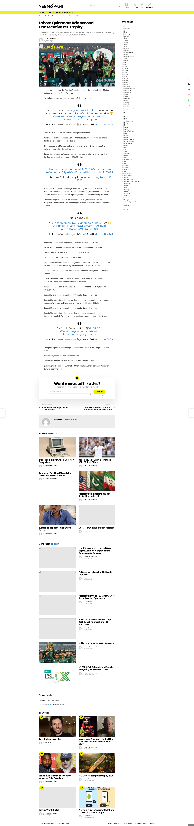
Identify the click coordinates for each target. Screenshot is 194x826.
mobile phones (128, 121)
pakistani (126, 137)
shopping (126, 165)
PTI (124, 149)
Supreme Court (128, 179)
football (125, 68)
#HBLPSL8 (59, 116)
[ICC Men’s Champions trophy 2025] (97, 763)
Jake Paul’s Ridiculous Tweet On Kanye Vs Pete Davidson (55, 777)
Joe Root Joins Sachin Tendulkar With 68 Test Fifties (95, 461)
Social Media (127, 175)
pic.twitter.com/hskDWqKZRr (79, 119)
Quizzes (126, 153)
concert (125, 42)
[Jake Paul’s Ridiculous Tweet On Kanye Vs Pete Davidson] (57, 763)
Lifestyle (126, 105)
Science (126, 161)
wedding (126, 208)
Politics (125, 145)
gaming (125, 76)
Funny (125, 72)
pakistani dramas (128, 139)
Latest (126, 7)
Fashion (125, 60)
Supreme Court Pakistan (131, 181)
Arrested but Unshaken (50, 739)
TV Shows (126, 194)
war (124, 204)
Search (119, 6)
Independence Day (129, 88)
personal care (127, 143)
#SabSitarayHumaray (80, 116)
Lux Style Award (128, 109)
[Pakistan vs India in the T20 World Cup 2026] (57, 581)
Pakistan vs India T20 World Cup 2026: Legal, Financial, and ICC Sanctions (95, 622)
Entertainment (128, 52)
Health (125, 80)
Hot (142, 7)
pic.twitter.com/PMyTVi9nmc (80, 334)
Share (41, 46)
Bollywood (126, 34)
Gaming (125, 74)
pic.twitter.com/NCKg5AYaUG (79, 229)
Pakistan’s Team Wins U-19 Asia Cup (97, 643)
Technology (127, 183)
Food (125, 66)
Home (42, 13)
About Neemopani (141, 823)
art (124, 30)
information (127, 92)
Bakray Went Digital (49, 810)
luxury (125, 111)
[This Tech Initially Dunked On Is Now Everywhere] (57, 447)
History (125, 82)
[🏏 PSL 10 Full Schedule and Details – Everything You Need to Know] (57, 676)
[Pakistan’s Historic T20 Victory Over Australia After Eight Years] (57, 605)
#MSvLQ (101, 116)
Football (126, 70)
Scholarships (127, 159)
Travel (125, 188)
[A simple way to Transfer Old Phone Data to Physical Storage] (97, 797)
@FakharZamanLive (63, 223)
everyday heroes (128, 56)
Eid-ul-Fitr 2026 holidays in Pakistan (96, 527)
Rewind (125, 155)
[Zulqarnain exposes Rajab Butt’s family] (57, 515)
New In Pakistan (128, 131)
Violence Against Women (131, 202)
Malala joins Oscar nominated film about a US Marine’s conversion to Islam (96, 741)
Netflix (125, 129)
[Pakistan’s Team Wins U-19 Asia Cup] (57, 652)
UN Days (126, 200)
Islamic (125, 95)
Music (125, 125)
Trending (149, 7)
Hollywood (126, 86)
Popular (134, 7)
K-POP (125, 97)
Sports (125, 177)
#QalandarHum (101, 169)
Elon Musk (126, 50)
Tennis (125, 185)
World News (127, 210)
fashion (125, 58)
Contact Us (118, 823)
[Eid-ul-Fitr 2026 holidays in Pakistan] (97, 515)
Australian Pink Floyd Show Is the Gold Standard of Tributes (55, 474)
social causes (127, 173)
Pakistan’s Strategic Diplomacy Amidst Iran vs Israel (94, 495)
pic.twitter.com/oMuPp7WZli (95, 172)
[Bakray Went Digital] (57, 797)
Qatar (125, 151)
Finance (125, 64)
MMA (125, 119)
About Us (50, 13)
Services (152, 823)
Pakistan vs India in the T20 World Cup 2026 (95, 573)
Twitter (125, 196)
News (125, 133)
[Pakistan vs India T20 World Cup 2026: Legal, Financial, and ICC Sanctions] (57, 628)
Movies (125, 123)
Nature (125, 127)
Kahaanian (126, 99)
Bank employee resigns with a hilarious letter (61, 356)
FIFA (124, 62)
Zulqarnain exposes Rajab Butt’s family (55, 529)
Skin (124, 171)
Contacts (68, 13)
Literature (126, 107)
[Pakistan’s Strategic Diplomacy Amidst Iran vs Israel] (97, 481)
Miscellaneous (128, 117)
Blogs (58, 13)
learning (126, 103)
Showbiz (126, 169)
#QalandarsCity (56, 172)
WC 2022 (126, 206)
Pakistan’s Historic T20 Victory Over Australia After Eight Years (96, 597)
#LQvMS (72, 172)
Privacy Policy (128, 823)
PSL (124, 147)
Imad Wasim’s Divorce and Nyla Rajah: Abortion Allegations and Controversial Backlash (95, 551)
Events (125, 54)
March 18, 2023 (104, 124)
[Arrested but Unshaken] (57, 726)
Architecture (127, 28)
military (125, 115)
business (126, 36)
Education (126, 48)
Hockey (125, 84)
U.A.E (125, 198)
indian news (127, 90)
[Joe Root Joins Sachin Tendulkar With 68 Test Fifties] (97, 447)
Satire (125, 157)
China (125, 38)
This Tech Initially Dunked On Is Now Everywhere (56, 461)
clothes (125, 40)
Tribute (125, 192)
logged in (50, 704)
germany (126, 78)
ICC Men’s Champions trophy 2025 (96, 775)
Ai (124, 26)
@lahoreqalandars (85, 110)
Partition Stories (128, 141)
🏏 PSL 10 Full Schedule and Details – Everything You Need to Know (97, 668)
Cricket (55, 544)
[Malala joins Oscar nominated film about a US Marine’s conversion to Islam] (97, 726)
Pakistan (126, 135)
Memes (125, 113)
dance (125, 46)
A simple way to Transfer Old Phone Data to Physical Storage (96, 811)
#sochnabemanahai (64, 169)
